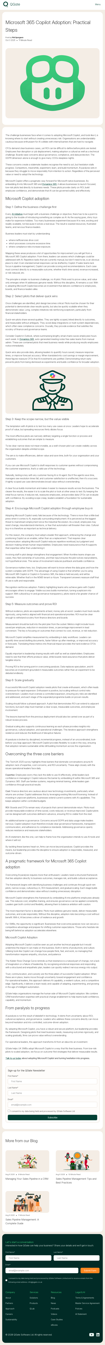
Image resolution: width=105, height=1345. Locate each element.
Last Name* (13, 1087)
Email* (10, 1099)
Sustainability (11, 1319)
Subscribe (52, 1117)
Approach (9, 1308)
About (8, 1298)
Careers (9, 1314)
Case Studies (57, 1319)
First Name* (13, 1076)
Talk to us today (13, 1058)
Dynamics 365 (49, 184)
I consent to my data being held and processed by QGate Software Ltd (43, 1111)
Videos (54, 1314)
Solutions (34, 1298)
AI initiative (17, 214)
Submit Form (90, 1270)
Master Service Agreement (87, 1303)
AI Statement (81, 1314)
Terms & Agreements (84, 1298)
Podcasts (55, 1308)
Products (34, 1303)
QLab (32, 1308)
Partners (9, 1303)
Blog (53, 1298)
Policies (78, 1308)
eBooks (54, 1325)
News (53, 1303)
